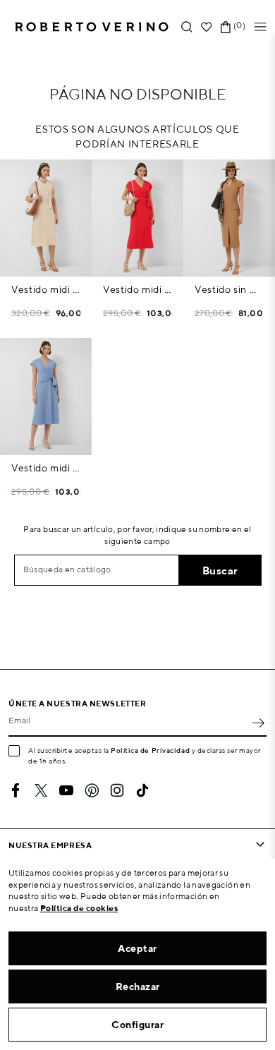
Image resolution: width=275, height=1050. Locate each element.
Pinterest (92, 790)
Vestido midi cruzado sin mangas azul (45, 467)
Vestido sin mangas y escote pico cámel (229, 289)
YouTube (66, 790)
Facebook (15, 790)
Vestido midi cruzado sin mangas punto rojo (137, 289)
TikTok (142, 790)
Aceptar (137, 948)
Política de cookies (79, 908)
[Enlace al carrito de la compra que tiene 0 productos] (226, 27)
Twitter (41, 790)
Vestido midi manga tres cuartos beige (45, 289)
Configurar (137, 1024)
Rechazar (138, 986)
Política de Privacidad (150, 750)
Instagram (117, 790)
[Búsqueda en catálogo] (186, 27)
